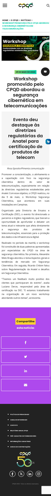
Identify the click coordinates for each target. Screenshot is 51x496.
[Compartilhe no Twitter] (25, 356)
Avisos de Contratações (20, 447)
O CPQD (14, 20)
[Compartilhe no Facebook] (25, 342)
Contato (14, 425)
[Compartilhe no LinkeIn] (25, 371)
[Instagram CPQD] (39, 473)
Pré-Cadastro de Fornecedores (23, 436)
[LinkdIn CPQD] (30, 473)
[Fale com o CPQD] (45, 71)
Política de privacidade (19, 414)
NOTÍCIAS (26, 20)
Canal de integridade (18, 420)
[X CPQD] (21, 473)
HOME (5, 20)
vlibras (48, 141)
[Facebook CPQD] (13, 473)
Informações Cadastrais (20, 441)
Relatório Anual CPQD (19, 431)
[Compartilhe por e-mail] (25, 385)
